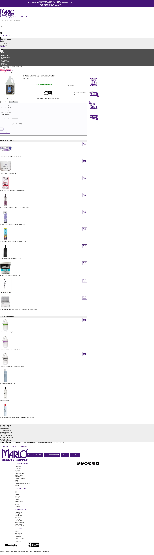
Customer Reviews (19, 473)
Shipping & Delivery (20, 478)
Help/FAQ (17, 477)
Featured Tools (19, 512)
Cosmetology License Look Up (22, 483)
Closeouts (5, 43)
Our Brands (18, 482)
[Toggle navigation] (1, 50)
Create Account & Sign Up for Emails (15, 446)
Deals (2, 47)
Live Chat (75, 455)
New (2, 42)
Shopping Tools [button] (5, 27)
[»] (4, 68)
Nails (16, 493)
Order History (18, 524)
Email (65, 455)
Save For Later (18, 520)
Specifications (13, 102)
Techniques (18, 536)
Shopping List (18, 519)
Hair (16, 491)
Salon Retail (18, 540)
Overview (4, 102)
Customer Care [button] (5, 24)
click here (15, 118)
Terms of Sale (42, 551)
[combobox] (49, 20)
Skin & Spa (17, 494)
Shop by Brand (18, 514)
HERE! (57, 5)
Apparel (17, 499)
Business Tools (19, 533)
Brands (3, 45)
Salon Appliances (19, 501)
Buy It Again (18, 517)
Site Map (17, 485)
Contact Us (18, 466)
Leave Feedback (19, 475)
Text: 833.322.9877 (52, 455)
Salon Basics (18, 498)
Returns (17, 480)
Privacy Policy (35, 551)
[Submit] (2, 20)
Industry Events (19, 535)
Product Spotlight (19, 538)
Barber (16, 503)
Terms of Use (28, 551)
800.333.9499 (5, 30)
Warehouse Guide (19, 522)
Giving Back (18, 541)
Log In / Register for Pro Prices (44, 84)
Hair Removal (18, 496)
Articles (17, 531)
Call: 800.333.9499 (34, 455)
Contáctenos (18, 468)
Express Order (18, 515)
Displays (4, 65)
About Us (17, 471)
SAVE (70, 3)
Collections (18, 506)
